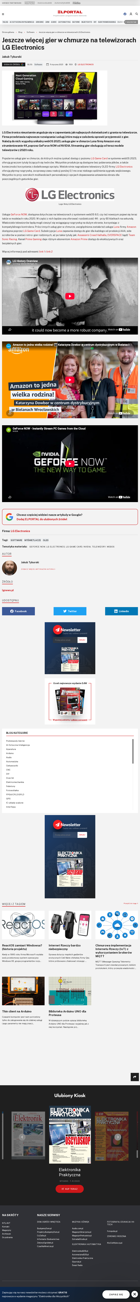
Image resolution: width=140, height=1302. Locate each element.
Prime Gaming (33, 239)
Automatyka (64, 22)
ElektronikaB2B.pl (80, 1251)
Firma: (16, 531)
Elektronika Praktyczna (82, 1258)
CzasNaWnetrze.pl (45, 1246)
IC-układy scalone (14, 802)
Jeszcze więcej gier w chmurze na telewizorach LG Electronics (64, 32)
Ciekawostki (12, 765)
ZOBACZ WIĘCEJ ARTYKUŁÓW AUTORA (37, 569)
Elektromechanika (107, 22)
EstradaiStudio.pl (79, 1239)
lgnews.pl (8, 590)
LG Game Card (99, 158)
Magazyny (6, 1230)
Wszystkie (131, 22)
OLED (46, 540)
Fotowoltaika (12, 790)
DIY (95, 22)
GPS (8, 798)
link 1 (42, 251)
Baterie (76, 22)
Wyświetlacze (32, 540)
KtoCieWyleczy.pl (114, 1243)
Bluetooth (87, 22)
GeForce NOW (19, 214)
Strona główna (8, 32)
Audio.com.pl (77, 1228)
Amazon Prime (79, 239)
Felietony (10, 786)
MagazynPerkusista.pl (82, 1235)
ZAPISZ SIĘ (116, 1294)
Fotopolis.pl (112, 1231)
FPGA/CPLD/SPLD (15, 794)
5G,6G (5, 22)
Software (31, 32)
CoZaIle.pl (41, 1235)
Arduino (40, 22)
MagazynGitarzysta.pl (81, 1232)
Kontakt (5, 1226)
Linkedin (124, 611)
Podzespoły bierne (15, 741)
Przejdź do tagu (130, 903)
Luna (116, 226)
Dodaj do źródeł (12, 64)
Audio (53, 22)
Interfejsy (11, 807)
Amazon (131, 226)
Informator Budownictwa (48, 1239)
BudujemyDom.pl (44, 1228)
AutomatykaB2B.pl (80, 1254)
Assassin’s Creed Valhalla (92, 235)
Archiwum (6, 1234)
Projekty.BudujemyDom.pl (48, 1232)
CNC (8, 769)
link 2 (49, 251)
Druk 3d (10, 778)
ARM (47, 22)
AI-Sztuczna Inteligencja (22, 22)
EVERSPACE (114, 235)
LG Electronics (86, 64)
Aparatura (11, 749)
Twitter (72, 611)
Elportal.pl (76, 1261)
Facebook (21, 611)
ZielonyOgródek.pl (45, 1243)
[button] (22, 1137)
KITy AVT (6, 1223)
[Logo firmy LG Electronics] (70, 194)
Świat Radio (77, 1265)
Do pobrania (7, 1237)
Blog (20, 32)
